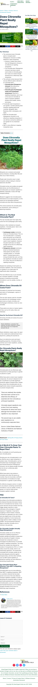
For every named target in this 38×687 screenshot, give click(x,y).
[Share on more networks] (17, 46)
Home (1, 10)
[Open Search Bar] (10, 6)
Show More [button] (4, 594)
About (4, 678)
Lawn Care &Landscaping (20, 2)
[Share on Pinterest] (12, 46)
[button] (1, 34)
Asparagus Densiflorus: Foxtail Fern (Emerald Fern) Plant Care (31, 26)
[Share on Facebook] (7, 46)
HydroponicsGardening (13, 4)
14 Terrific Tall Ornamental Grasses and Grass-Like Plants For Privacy (31, 37)
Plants (12, 1)
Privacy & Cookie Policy (18, 678)
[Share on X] (2, 46)
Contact (9, 678)
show (11, 133)
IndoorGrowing (28, 2)
